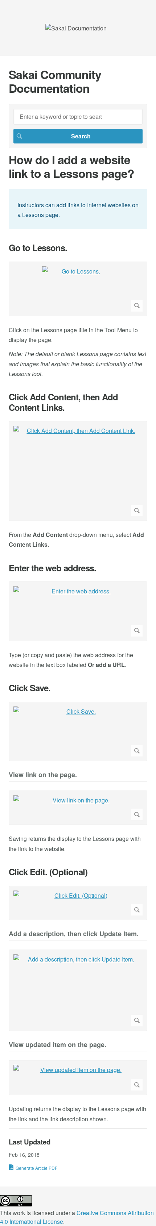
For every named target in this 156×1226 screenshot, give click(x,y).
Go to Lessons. (38, 247)
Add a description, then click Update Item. (74, 934)
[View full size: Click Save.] (78, 731)
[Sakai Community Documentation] (76, 28)
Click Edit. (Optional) (48, 872)
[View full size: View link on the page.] (78, 808)
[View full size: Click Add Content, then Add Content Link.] (78, 471)
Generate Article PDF (36, 1168)
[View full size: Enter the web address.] (78, 611)
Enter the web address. (52, 568)
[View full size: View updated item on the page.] (78, 1078)
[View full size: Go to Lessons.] (78, 289)
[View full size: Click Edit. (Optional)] (78, 903)
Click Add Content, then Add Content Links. (63, 402)
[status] (78, 209)
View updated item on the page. (57, 1045)
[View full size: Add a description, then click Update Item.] (78, 990)
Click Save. (29, 688)
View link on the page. (43, 775)
